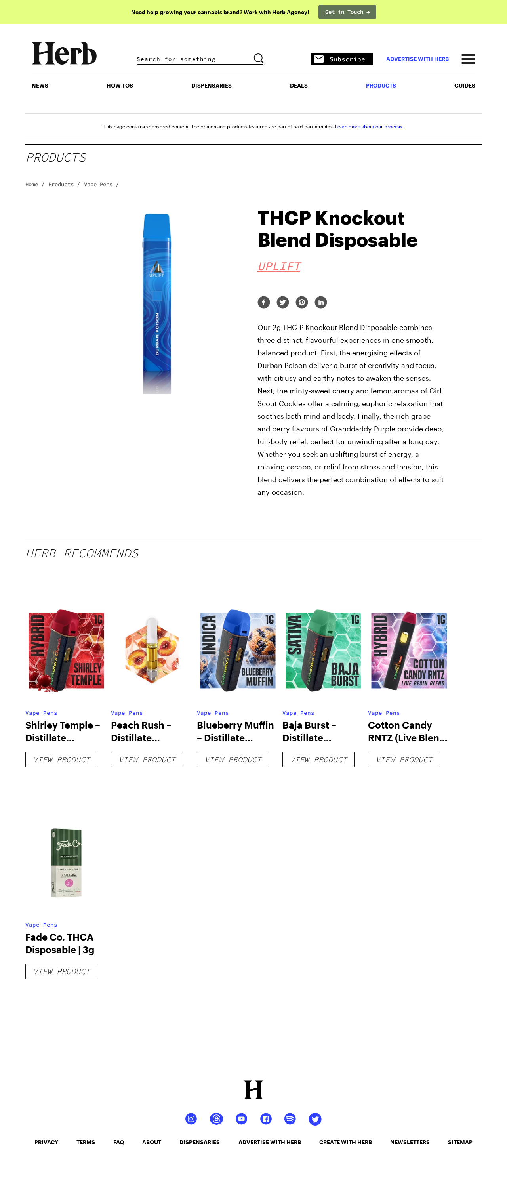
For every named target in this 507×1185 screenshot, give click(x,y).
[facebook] (263, 303)
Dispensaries (211, 85)
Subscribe (347, 59)
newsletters (410, 1142)
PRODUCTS (381, 85)
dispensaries (199, 1142)
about (151, 1142)
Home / (34, 184)
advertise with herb (417, 59)
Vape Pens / (101, 184)
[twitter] (282, 303)
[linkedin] (320, 303)
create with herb (345, 1142)
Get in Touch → (347, 11)
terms (85, 1142)
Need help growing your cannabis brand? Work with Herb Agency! (220, 12)
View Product (61, 759)
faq (118, 1142)
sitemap (460, 1142)
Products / (64, 184)
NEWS (40, 85)
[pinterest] (301, 303)
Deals (299, 85)
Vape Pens (41, 712)
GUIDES (464, 85)
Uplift (278, 265)
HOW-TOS (120, 85)
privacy (46, 1142)
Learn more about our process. (369, 126)
